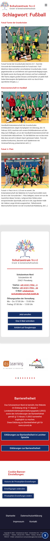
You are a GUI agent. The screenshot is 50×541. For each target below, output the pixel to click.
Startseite (10, 515)
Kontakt (33, 521)
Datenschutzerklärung (31, 515)
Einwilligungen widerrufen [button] (14, 489)
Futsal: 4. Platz (7, 149)
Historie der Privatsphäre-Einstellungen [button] (20, 482)
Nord (22, 6)
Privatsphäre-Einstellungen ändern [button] (18, 496)
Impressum (18, 521)
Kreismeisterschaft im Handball (14, 88)
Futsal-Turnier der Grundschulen (14, 23)
